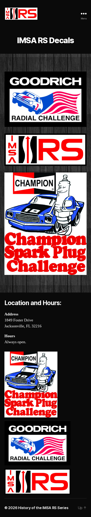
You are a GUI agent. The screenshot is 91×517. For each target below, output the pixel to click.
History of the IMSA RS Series (43, 508)
